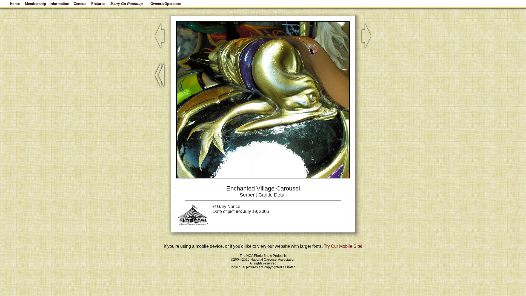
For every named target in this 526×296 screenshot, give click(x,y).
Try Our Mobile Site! (343, 246)
